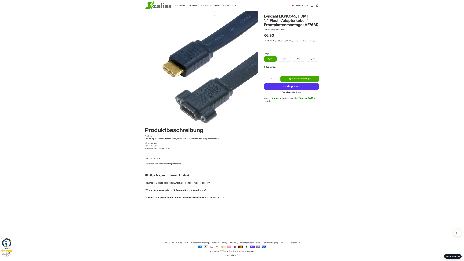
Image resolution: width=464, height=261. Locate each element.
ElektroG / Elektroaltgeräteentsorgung (245, 243)
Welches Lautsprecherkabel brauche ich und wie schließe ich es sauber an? (183, 197)
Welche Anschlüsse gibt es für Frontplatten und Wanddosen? (175, 190)
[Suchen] (307, 5)
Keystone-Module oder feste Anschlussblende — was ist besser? (177, 183)
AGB (186, 243)
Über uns (284, 243)
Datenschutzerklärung (200, 243)
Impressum (295, 243)
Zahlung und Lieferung (173, 243)
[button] (457, 233)
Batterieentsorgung (270, 243)
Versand (276, 41)
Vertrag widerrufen (232, 255)
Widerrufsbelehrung (219, 243)
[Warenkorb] (317, 5)
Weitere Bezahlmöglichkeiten (291, 92)
